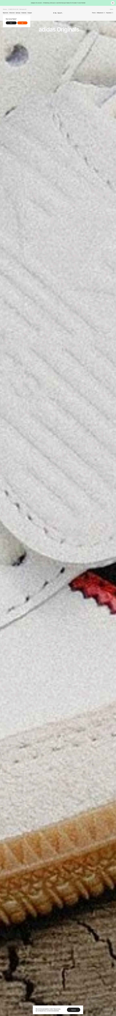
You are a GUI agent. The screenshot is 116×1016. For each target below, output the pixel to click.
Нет (11, 23)
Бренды (18, 12)
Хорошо (73, 1010)
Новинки (23, 12)
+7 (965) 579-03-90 (13, 9)
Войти (111, 9)
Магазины (22, 9)
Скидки (29, 12)
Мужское (5, 12)
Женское (12, 12)
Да (22, 23)
